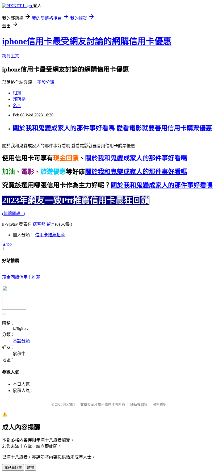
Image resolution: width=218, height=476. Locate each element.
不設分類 (45, 82)
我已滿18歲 (13, 468)
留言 (51, 224)
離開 (30, 468)
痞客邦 (39, 224)
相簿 (17, 93)
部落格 (19, 99)
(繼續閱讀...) (13, 213)
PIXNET (69, 404)
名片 (17, 105)
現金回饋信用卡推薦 (21, 277)
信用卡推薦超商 (50, 235)
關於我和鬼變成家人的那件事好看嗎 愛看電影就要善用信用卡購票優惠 (112, 128)
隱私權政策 (139, 404)
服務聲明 (159, 404)
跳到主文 (10, 56)
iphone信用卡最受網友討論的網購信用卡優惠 (86, 41)
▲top (7, 244)
